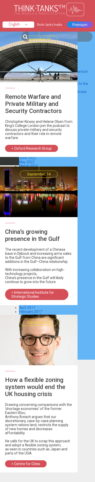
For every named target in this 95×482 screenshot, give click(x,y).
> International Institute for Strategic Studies (32, 294)
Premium (79, 25)
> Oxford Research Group (31, 148)
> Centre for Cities (25, 464)
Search (25, 37)
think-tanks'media (49, 24)
